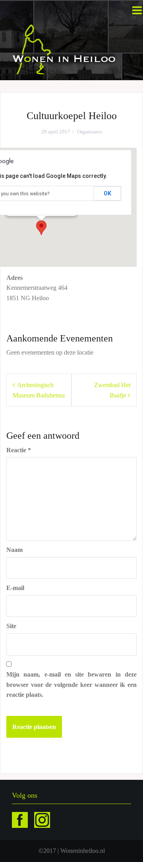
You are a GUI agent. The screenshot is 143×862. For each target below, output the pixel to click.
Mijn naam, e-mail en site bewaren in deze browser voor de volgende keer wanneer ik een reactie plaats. (71, 684)
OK (107, 193)
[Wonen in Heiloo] (64, 48)
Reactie (18, 450)
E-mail (15, 587)
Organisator (89, 132)
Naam (14, 549)
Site (11, 626)
